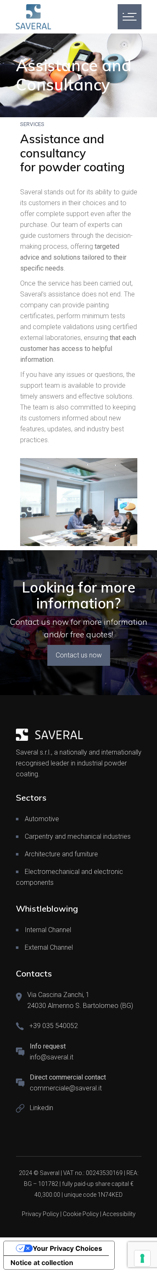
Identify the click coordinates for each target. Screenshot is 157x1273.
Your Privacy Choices (67, 1248)
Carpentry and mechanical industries (78, 836)
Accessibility (119, 1214)
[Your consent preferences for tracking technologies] (142, 1258)
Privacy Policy (40, 1214)
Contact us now (79, 655)
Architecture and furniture (61, 854)
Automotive (42, 819)
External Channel (49, 947)
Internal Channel (48, 930)
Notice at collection (41, 1262)
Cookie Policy (81, 1214)
